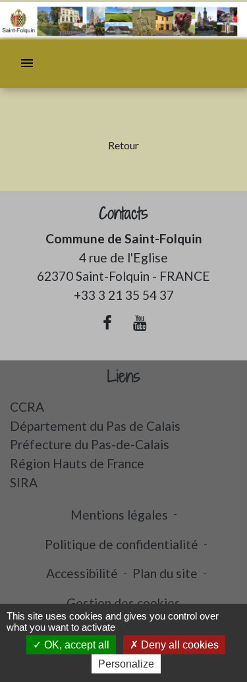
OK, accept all (75, 644)
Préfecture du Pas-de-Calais (89, 444)
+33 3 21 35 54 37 (124, 295)
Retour (123, 145)
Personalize (126, 664)
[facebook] (107, 322)
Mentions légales (119, 514)
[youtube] (140, 322)
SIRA (24, 482)
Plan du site (165, 573)
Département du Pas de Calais (95, 425)
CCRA (27, 406)
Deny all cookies (178, 644)
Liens (123, 376)
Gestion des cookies (123, 602)
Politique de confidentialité (121, 544)
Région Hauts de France (77, 463)
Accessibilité (82, 573)
